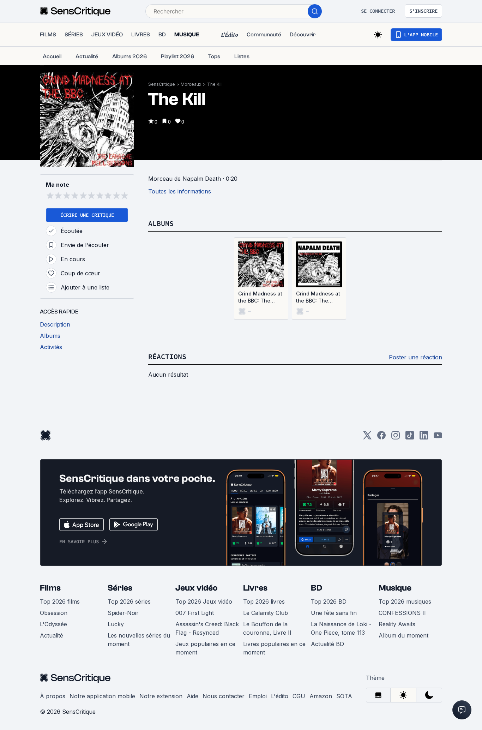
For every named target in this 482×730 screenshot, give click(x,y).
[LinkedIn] (424, 438)
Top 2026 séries (129, 601)
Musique (395, 588)
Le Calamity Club (265, 612)
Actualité (51, 635)
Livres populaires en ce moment (274, 648)
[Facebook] (381, 438)
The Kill (215, 84)
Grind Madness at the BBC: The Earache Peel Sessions (260, 297)
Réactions (167, 356)
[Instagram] (395, 438)
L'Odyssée (53, 624)
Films (50, 588)
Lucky (116, 624)
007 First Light (194, 612)
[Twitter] (367, 438)
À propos (52, 696)
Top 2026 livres (264, 601)
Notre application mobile (102, 696)
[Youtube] (438, 438)
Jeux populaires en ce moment (205, 648)
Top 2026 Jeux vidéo (203, 601)
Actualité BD (327, 643)
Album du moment (403, 635)
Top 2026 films (60, 601)
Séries (120, 588)
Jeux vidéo (196, 588)
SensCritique (161, 84)
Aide (192, 696)
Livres (255, 588)
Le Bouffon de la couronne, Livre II (267, 628)
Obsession (53, 612)
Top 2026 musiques (405, 601)
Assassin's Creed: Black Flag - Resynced (207, 628)
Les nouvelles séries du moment (139, 639)
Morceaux (191, 84)
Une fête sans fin (334, 612)
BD (316, 588)
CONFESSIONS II (402, 612)
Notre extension (160, 696)
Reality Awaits (397, 624)
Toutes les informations (179, 191)
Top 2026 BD (329, 601)
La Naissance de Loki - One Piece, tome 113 (341, 628)
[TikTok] (409, 438)
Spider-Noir (123, 612)
